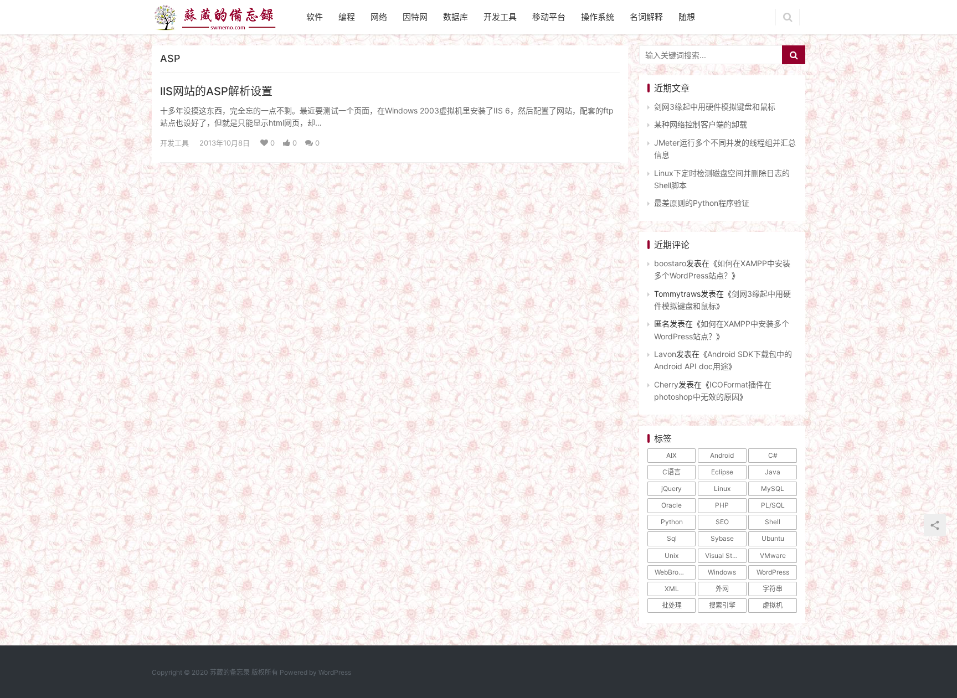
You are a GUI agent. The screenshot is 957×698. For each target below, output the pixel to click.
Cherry (666, 384)
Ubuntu (773, 538)
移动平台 (548, 17)
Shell (772, 522)
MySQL (772, 488)
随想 (686, 17)
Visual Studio (725, 555)
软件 (314, 17)
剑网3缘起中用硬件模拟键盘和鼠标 (714, 106)
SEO (722, 522)
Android (722, 455)
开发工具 (500, 17)
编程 (346, 17)
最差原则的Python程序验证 (701, 203)
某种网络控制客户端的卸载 (700, 124)
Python (672, 522)
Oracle (671, 505)
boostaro (670, 263)
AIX (671, 455)
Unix (671, 555)
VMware (773, 555)
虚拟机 (773, 605)
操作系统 (597, 17)
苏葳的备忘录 (230, 672)
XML (672, 589)
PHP (722, 505)
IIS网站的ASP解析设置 (216, 91)
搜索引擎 (722, 605)
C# (773, 455)
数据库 (455, 17)
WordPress (773, 572)
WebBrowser (674, 572)
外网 (722, 589)
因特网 (415, 17)
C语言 (671, 472)
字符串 (773, 589)
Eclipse (722, 472)
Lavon (665, 354)
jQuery (671, 488)
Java (772, 472)
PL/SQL (773, 505)
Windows (722, 572)
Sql (672, 538)
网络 (379, 17)
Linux (722, 488)
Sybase (722, 538)
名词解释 (646, 17)
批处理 (672, 605)
